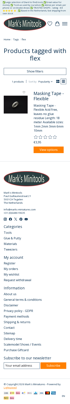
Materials (10, 244)
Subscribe (53, 365)
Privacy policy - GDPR (18, 311)
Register (9, 263)
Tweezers (10, 249)
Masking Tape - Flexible (49, 96)
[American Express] (53, 393)
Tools (8, 233)
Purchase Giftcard (16, 350)
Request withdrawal (17, 280)
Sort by (33, 81)
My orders (11, 269)
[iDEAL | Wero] (12, 393)
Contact (9, 328)
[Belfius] (29, 393)
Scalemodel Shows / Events (22, 344)
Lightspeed (10, 387)
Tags (16, 39)
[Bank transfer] (6, 393)
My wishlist (11, 274)
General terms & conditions (23, 300)
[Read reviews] (45, 137)
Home (7, 39)
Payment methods (16, 316)
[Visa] (41, 393)
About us (10, 294)
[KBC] (35, 393)
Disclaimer (11, 305)
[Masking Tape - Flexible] (16, 104)
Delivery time (13, 339)
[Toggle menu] (65, 23)
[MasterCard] (47, 393)
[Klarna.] (12, 398)
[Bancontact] (23, 393)
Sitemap (9, 333)
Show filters (35, 71)
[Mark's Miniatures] (25, 24)
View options (49, 150)
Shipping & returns (17, 322)
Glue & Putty (12, 238)
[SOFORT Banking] (18, 393)
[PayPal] (6, 398)
